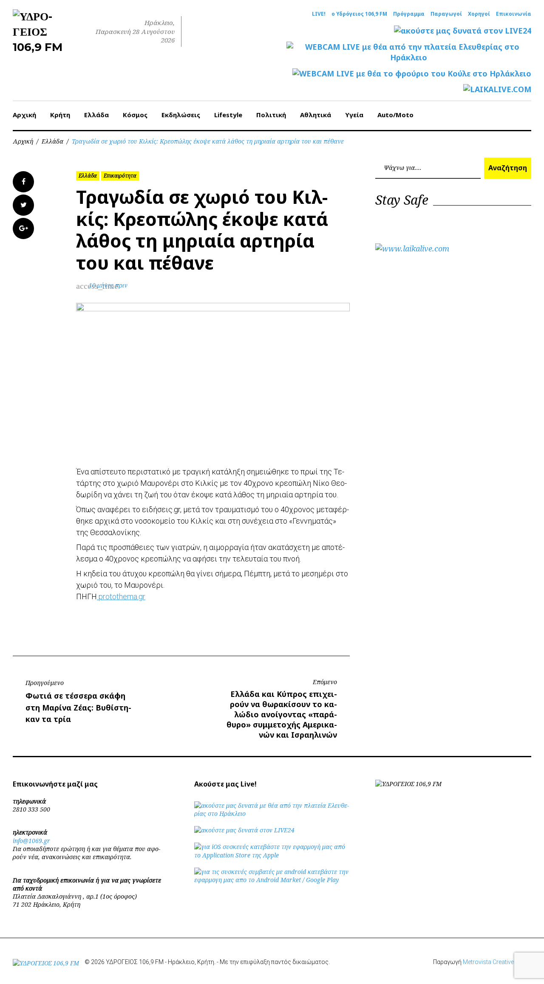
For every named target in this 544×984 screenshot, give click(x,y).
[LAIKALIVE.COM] (497, 89)
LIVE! (319, 14)
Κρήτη (60, 114)
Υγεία (354, 114)
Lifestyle (228, 114)
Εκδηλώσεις (181, 114)
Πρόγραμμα (409, 14)
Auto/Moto (395, 114)
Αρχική (24, 114)
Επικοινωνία (513, 14)
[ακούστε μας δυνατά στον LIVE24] (462, 30)
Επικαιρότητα (120, 175)
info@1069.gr (31, 841)
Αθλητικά (315, 114)
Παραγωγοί (446, 14)
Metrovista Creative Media (497, 962)
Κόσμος (135, 114)
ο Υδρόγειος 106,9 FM (359, 14)
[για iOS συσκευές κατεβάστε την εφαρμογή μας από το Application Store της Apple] (272, 855)
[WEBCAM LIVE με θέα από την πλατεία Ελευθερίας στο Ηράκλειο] (408, 52)
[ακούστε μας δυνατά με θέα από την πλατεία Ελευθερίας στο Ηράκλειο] (272, 813)
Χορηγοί (479, 14)
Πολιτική (271, 114)
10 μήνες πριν (108, 285)
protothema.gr (121, 596)
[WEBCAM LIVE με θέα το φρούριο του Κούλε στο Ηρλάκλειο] (411, 73)
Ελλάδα (96, 114)
